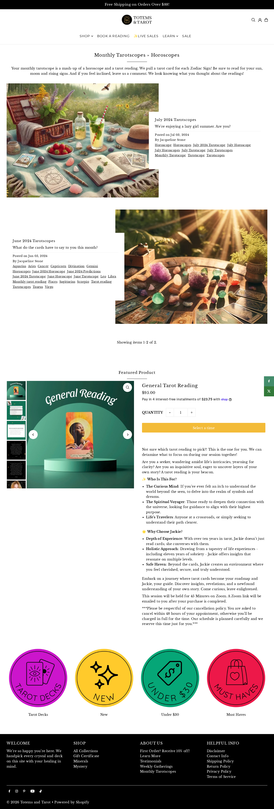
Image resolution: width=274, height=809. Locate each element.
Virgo (49, 287)
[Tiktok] (41, 791)
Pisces (52, 281)
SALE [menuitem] (186, 36)
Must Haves (236, 715)
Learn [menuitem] (169, 36)
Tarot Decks (38, 715)
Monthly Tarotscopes (120, 55)
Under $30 (170, 715)
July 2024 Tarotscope (209, 145)
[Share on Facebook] (269, 381)
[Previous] (33, 434)
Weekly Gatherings (156, 766)
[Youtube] (32, 791)
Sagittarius (67, 281)
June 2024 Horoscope (48, 271)
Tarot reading (101, 281)
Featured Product (137, 372)
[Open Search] (253, 20)
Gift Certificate (86, 756)
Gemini (92, 266)
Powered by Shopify (71, 802)
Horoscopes (182, 145)
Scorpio (83, 281)
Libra (112, 276)
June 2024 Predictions (83, 271)
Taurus (38, 287)
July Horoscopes (167, 150)
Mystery (80, 766)
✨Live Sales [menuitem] (146, 36)
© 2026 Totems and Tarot (29, 802)
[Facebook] (9, 791)
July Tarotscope (194, 150)
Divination (76, 266)
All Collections (85, 751)
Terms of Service (221, 777)
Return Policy (218, 766)
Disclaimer (216, 751)
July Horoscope (239, 145)
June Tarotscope (86, 276)
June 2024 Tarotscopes (34, 241)
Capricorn (58, 266)
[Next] (127, 434)
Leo (103, 276)
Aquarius (19, 266)
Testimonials (150, 761)
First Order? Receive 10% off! (165, 751)
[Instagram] (16, 791)
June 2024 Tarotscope (29, 276)
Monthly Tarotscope (170, 155)
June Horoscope (60, 276)
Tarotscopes (215, 155)
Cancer (43, 266)
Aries (32, 266)
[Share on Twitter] (269, 391)
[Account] (260, 20)
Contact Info (218, 756)
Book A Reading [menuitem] (113, 36)
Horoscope (163, 145)
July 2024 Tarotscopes (175, 120)
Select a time (204, 428)
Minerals (80, 761)
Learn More (150, 756)
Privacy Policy (219, 771)
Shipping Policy (220, 761)
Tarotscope (196, 155)
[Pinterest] (24, 791)
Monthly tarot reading (29, 281)
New (104, 715)
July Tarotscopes (219, 150)
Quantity (152, 412)
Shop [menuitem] (85, 36)
